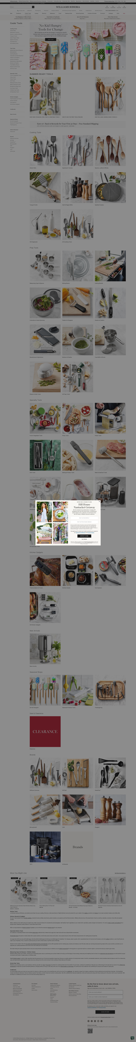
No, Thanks (84, 539)
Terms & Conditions (80, 532)
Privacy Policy (90, 532)
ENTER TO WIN (84, 536)
